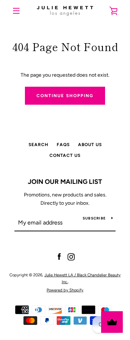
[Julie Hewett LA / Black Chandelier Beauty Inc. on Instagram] (71, 257)
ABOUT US (90, 144)
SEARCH (38, 144)
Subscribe (94, 218)
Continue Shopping (65, 95)
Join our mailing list (65, 182)
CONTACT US (65, 155)
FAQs (63, 144)
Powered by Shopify (65, 290)
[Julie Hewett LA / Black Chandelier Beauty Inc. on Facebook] (59, 257)
